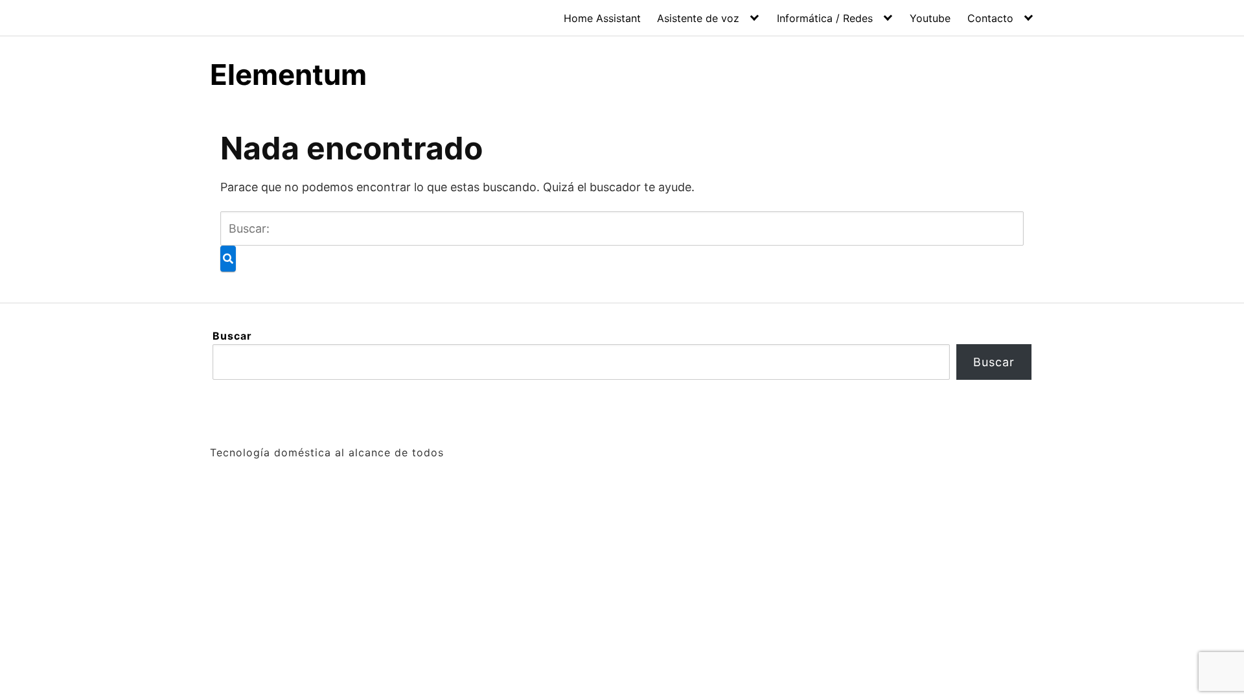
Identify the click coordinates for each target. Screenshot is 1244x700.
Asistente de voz (698, 18)
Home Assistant (602, 18)
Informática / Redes (825, 18)
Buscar (232, 335)
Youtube (930, 18)
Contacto (990, 18)
